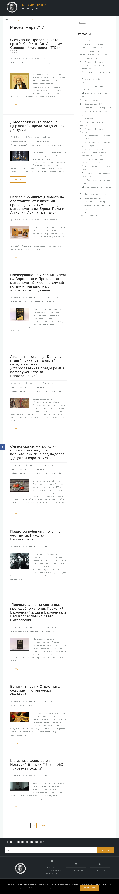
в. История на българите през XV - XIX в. (39, 631)
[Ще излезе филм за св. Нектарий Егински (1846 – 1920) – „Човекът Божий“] (19, 786)
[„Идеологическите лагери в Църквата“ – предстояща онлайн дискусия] (19, 156)
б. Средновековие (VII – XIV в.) (98, 72)
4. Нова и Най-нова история (95, 108)
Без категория (56, 63)
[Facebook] (2, 447)
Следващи (45, 825)
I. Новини (49, 137)
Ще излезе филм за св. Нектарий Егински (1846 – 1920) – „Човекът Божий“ (37, 764)
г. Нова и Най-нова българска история (39, 301)
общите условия (71, 888)
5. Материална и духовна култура (97, 111)
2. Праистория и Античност (95, 100)
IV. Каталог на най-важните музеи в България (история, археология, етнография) (94, 209)
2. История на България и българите (26, 63)
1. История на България (54, 297)
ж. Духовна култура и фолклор (23, 67)
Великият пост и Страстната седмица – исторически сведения (35, 690)
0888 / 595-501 (99, 870)
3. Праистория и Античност (95, 194)
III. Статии (45, 63)
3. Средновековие (90, 104)
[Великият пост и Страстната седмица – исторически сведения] (19, 717)
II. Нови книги (16, 301)
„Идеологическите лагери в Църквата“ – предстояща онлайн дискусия (38, 126)
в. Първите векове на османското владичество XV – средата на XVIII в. (95, 152)
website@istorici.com (76, 870)
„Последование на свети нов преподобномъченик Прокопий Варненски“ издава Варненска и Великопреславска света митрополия (38, 612)
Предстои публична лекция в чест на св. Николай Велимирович (35, 535)
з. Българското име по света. (98, 187)
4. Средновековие (90, 198)
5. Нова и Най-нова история (95, 202)
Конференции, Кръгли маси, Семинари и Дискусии (32, 141)
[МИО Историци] (20, 868)
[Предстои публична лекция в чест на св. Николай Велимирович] (19, 560)
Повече (18, 104)
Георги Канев (33, 59)
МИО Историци (34, 5)
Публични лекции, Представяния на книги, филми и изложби (36, 145)
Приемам (89, 888)
